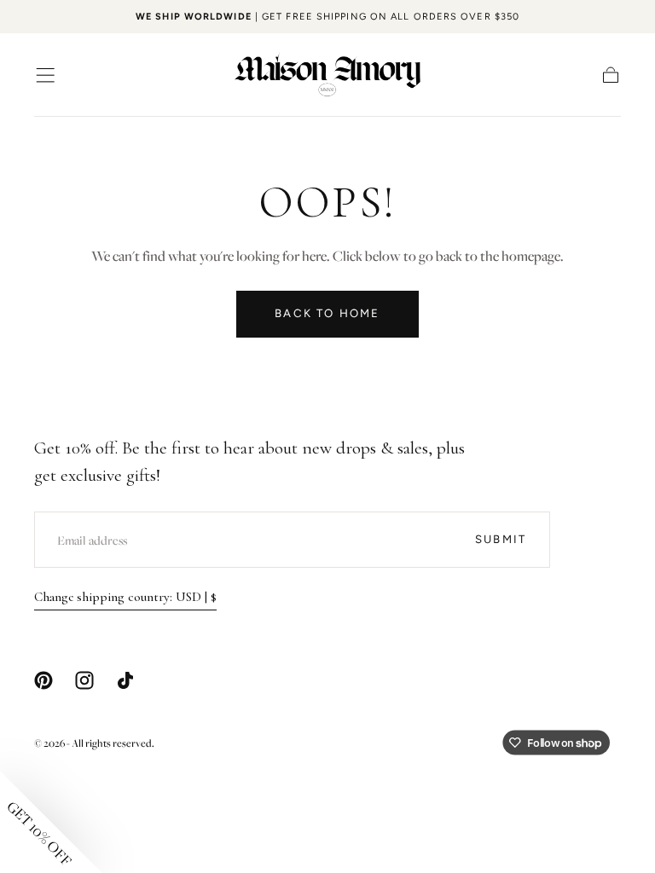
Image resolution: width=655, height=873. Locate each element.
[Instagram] (84, 680)
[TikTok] (125, 680)
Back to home (327, 313)
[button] (45, 75)
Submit (500, 539)
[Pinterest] (43, 680)
